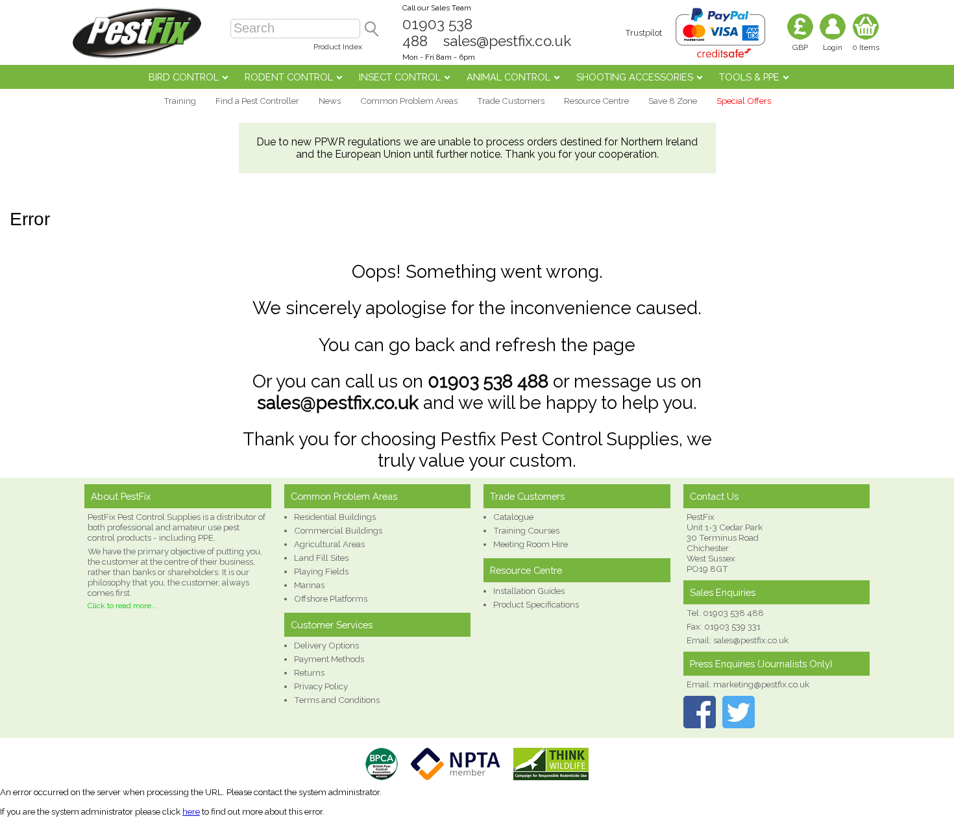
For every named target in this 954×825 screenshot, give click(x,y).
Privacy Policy (321, 686)
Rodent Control (289, 76)
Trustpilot (643, 32)
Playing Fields (321, 571)
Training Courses (526, 530)
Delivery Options (326, 645)
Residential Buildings (335, 516)
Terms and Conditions (337, 700)
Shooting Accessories (634, 76)
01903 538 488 (488, 381)
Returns (309, 672)
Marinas (309, 585)
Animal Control (508, 76)
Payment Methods (329, 659)
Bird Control (184, 76)
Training (180, 100)
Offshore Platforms (330, 598)
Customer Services (332, 624)
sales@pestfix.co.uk (507, 40)
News (330, 100)
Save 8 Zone (672, 100)
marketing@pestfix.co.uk (761, 684)
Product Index (337, 46)
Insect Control (400, 76)
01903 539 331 (732, 626)
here (191, 811)
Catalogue (513, 516)
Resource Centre (596, 100)
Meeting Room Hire (530, 544)
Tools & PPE (749, 76)
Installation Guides (529, 590)
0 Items (865, 47)
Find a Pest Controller (257, 100)
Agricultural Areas (329, 544)
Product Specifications (536, 604)
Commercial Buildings (338, 530)
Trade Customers (510, 100)
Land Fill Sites (321, 557)
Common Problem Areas (409, 100)
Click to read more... (122, 605)
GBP (800, 47)
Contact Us (714, 496)
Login (832, 47)
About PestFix (121, 496)
